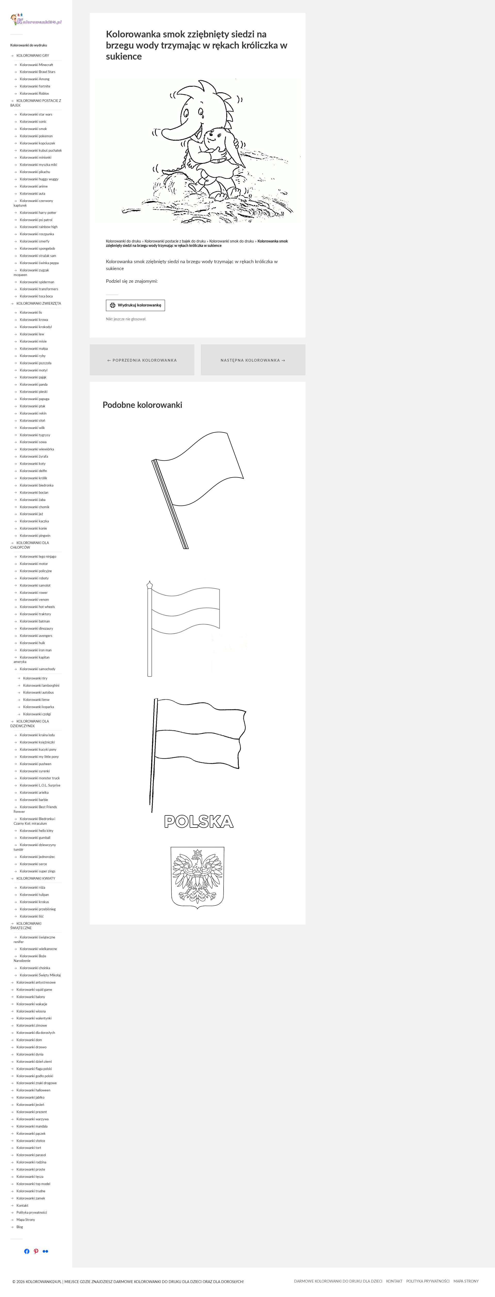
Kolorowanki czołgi (37, 714)
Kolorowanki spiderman (37, 282)
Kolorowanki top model (33, 1184)
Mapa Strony (25, 1219)
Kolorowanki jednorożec (37, 856)
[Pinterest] (36, 1251)
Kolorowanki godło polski (34, 1076)
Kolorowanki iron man (36, 650)
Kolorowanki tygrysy (35, 435)
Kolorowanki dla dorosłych (35, 1032)
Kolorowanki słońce (30, 1140)
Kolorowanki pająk (33, 377)
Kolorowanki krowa (34, 319)
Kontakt (22, 1205)
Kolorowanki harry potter (38, 212)
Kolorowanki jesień (30, 1104)
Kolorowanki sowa (33, 442)
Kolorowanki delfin (33, 471)
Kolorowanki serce (33, 864)
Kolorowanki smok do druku (231, 241)
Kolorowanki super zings (37, 871)
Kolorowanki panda (33, 384)
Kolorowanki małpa (34, 348)
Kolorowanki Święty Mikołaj (40, 975)
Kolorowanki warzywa (32, 1119)
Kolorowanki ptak (32, 406)
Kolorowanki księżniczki (37, 742)
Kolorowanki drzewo (31, 1047)
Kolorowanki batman (35, 621)
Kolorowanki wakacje (31, 1004)
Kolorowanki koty (33, 463)
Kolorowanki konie (33, 528)
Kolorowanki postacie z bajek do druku (175, 241)
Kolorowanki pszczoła (35, 363)
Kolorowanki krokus (34, 902)
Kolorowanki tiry (35, 678)
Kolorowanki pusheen (35, 764)
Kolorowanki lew (32, 334)
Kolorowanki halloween (33, 1090)
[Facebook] (27, 1251)
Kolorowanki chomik (35, 507)
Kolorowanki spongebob (37, 248)
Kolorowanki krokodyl (36, 327)
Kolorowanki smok (33, 129)
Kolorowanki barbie (34, 799)
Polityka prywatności (31, 1212)
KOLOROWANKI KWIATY (35, 878)
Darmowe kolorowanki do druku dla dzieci (338, 1281)
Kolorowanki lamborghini (41, 685)
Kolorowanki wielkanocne (38, 949)
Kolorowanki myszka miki (38, 164)
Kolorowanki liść (32, 916)
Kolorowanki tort (28, 1147)
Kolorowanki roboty (34, 578)
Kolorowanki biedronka (36, 485)
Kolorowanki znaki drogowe (36, 1083)
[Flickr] (45, 1251)
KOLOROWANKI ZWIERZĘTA (38, 303)
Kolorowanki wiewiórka (37, 449)
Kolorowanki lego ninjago (38, 556)
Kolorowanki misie (33, 341)
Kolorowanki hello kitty (36, 830)
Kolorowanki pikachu (35, 172)
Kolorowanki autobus (38, 692)
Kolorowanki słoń (32, 420)
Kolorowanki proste (30, 1169)
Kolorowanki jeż (31, 514)
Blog (19, 1227)
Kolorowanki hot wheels (37, 607)
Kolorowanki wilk (32, 427)
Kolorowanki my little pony (39, 756)
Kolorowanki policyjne (36, 571)
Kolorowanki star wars (36, 114)
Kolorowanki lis (31, 312)
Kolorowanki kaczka (34, 521)
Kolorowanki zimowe (31, 1025)
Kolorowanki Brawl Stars (37, 72)
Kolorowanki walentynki (34, 1018)
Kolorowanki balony (30, 997)
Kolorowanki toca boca (36, 296)
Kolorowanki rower (34, 592)
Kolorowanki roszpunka (37, 234)
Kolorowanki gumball (35, 837)
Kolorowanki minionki (35, 157)
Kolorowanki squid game (34, 989)
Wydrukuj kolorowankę (135, 305)
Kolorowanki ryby (33, 356)
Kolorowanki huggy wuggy (39, 179)
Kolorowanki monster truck (40, 778)
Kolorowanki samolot (35, 585)
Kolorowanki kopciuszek (37, 143)
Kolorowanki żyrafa (34, 456)
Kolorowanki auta (32, 193)
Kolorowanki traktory (35, 614)
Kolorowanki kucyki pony (38, 749)
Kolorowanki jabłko (30, 1097)
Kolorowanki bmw (36, 699)
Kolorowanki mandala (31, 1126)
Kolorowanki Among (35, 79)
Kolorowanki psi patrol (36, 220)
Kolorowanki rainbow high (38, 227)
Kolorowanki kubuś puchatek (41, 150)
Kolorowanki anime (34, 186)
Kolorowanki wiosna (31, 1011)
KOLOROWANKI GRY (32, 55)
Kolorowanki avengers (36, 635)
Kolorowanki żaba (32, 499)
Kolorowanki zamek (30, 1198)
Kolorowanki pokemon (36, 136)
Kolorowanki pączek (31, 1133)
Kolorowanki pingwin (35, 535)
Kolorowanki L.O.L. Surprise (40, 785)
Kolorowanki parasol (31, 1155)
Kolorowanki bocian (34, 492)
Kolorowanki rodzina (31, 1162)
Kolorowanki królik (33, 478)
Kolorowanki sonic (33, 121)
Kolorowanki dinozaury (36, 628)
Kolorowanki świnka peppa (39, 263)
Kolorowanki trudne (30, 1191)
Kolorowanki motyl (33, 370)
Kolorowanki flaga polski (34, 1069)
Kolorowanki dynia (29, 1054)
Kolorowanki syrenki (35, 771)
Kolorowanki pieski (33, 391)
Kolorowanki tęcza (29, 1176)
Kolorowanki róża (32, 887)
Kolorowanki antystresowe (36, 982)
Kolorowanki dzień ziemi (34, 1061)
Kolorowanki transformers (39, 289)
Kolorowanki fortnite (35, 86)
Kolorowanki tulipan (34, 894)
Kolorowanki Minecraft (36, 65)
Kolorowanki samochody (37, 669)
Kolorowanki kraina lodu (37, 735)
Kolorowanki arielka (34, 792)
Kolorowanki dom (29, 1040)
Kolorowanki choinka (35, 968)
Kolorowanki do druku (123, 241)
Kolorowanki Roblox (34, 93)
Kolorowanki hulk (32, 643)
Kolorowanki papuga (34, 399)
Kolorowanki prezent (31, 1112)
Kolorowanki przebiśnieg (38, 909)
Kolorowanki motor (34, 563)
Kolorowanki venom (34, 599)
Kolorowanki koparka (38, 707)
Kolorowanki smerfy (35, 241)
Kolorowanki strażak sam (38, 255)
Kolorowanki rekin (33, 413)
